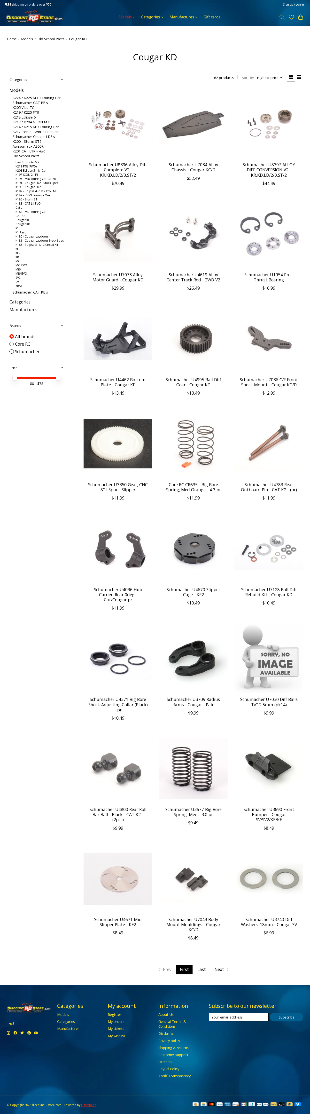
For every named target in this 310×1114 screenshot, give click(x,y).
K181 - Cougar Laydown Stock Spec (40, 241)
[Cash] (196, 1104)
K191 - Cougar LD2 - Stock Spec (37, 183)
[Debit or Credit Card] (282, 1104)
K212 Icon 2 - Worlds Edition (36, 131)
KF (17, 249)
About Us (166, 1014)
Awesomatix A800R (28, 146)
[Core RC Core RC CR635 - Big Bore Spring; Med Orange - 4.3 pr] (193, 443)
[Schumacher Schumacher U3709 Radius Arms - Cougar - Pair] (193, 658)
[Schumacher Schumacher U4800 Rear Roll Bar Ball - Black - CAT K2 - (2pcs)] (118, 768)
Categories (20, 302)
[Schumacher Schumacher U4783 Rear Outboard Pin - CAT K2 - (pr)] (268, 443)
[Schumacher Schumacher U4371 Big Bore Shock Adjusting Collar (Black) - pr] (118, 658)
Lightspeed (88, 1105)
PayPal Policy (168, 1068)
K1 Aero (21, 232)
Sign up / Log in (293, 4)
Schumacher (27, 351)
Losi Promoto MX (27, 162)
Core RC (22, 344)
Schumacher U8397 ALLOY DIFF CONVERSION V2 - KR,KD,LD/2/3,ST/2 (269, 170)
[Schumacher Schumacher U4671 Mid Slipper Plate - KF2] (118, 878)
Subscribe (286, 1017)
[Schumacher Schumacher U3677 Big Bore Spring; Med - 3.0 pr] (193, 768)
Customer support (173, 1054)
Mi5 (18, 261)
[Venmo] (297, 1104)
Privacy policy (169, 1040)
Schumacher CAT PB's (30, 102)
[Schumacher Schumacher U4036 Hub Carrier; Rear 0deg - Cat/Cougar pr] (118, 548)
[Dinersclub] (251, 1104)
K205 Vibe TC (23, 107)
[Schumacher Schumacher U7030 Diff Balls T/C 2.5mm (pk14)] (268, 658)
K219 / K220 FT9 (26, 112)
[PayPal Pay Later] (290, 1104)
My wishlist (116, 1035)
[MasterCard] (211, 1104)
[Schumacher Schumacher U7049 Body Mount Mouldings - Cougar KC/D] (193, 878)
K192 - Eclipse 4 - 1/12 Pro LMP (36, 191)
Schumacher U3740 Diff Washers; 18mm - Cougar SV (269, 921)
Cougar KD (23, 224)
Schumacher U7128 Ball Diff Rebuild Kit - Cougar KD (269, 592)
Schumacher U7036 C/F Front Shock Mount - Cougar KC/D (269, 382)
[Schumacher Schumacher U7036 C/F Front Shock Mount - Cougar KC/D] (268, 338)
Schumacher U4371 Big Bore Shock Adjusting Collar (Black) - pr (118, 704)
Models (27, 38)
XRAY (19, 286)
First (184, 969)
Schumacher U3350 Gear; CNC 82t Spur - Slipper (118, 487)
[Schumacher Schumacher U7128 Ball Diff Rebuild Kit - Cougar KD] (268, 548)
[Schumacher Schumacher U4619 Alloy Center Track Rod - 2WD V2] (193, 233)
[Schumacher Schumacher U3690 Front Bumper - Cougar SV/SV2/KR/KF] (268, 768)
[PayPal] (274, 1104)
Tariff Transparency (174, 1075)
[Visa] (220, 1104)
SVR (18, 282)
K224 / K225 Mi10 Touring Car (37, 97)
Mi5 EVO (21, 265)
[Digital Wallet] (263, 1104)
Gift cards (211, 17)
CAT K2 (20, 216)
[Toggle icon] (281, 17)
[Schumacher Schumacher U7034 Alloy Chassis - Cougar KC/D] (193, 123)
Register (114, 1014)
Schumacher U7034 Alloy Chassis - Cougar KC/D (193, 167)
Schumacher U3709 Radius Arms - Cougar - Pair (193, 701)
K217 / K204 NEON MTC (32, 121)
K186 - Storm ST (26, 199)
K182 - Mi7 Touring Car (31, 212)
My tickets (116, 1028)
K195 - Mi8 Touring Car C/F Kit (36, 179)
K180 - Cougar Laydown (32, 236)
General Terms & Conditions (172, 1024)
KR (17, 257)
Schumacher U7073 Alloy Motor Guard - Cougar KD (118, 277)
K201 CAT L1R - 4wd (29, 151)
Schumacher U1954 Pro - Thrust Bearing (268, 277)
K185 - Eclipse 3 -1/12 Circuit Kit (37, 245)
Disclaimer (166, 1033)
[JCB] (243, 1104)
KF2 (18, 253)
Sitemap (165, 1061)
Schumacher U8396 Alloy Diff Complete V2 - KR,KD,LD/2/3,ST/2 (118, 170)
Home (12, 38)
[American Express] (228, 1104)
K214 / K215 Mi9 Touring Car (36, 126)
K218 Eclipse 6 (24, 117)
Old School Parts (51, 38)
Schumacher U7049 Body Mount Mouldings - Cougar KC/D (193, 924)
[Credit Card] (204, 1104)
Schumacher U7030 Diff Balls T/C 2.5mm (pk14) (269, 701)
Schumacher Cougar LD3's (34, 136)
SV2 (18, 278)
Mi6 (18, 269)
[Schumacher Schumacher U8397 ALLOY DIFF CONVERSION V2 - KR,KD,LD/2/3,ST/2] (268, 123)
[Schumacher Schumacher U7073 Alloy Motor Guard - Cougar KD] (118, 233)
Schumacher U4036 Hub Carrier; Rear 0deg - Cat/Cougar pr (118, 595)
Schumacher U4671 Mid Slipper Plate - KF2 (118, 921)
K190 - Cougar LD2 (28, 187)
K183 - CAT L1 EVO (28, 203)
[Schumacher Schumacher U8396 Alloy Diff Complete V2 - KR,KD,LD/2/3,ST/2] (118, 123)
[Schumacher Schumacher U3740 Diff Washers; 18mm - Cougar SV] (268, 878)
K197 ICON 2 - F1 (27, 175)
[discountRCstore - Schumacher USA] (34, 17)
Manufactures (23, 309)
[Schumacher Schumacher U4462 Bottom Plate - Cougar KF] (118, 338)
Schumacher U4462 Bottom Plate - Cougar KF (118, 382)
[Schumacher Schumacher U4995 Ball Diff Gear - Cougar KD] (193, 338)
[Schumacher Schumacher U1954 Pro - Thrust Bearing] (268, 233)
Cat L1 (20, 208)
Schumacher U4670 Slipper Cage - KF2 (193, 592)
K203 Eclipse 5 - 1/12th (31, 170)
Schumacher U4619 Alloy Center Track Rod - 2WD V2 (193, 277)
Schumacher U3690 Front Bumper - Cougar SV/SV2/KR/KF (269, 814)
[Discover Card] (235, 1104)
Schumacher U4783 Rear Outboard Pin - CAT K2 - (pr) (269, 487)
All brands (25, 336)
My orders (116, 1021)
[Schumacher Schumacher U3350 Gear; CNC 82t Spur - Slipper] (118, 443)
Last (201, 969)
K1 (17, 228)
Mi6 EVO (21, 273)
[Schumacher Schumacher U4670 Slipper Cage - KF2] (193, 548)
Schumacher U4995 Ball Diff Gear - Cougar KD (193, 382)
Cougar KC (23, 220)
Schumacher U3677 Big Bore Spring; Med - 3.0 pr (193, 811)
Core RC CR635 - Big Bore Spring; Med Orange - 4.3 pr (193, 487)
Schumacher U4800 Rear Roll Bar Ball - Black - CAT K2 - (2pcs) (118, 814)
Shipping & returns (173, 1047)
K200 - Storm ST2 (27, 141)
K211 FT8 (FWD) (26, 166)
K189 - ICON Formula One (33, 195)
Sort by (248, 77)
